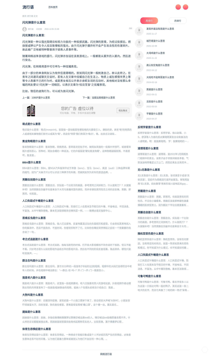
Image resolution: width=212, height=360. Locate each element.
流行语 (28, 7)
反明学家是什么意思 (149, 127)
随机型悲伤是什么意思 (151, 233)
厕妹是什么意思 (31, 311)
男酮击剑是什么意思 (34, 179)
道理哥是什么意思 (148, 148)
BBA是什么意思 (31, 162)
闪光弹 (39, 29)
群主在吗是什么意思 (34, 260)
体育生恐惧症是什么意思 (36, 329)
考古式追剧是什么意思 (35, 239)
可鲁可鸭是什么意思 (149, 276)
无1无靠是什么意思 (149, 169)
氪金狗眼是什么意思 (34, 141)
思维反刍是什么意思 (34, 218)
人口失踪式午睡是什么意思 (38, 200)
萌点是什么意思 (31, 124)
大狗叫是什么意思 (32, 294)
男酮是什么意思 (147, 191)
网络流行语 (106, 354)
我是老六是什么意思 (34, 277)
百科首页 (53, 7)
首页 (24, 16)
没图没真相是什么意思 (103, 97)
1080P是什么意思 (41, 97)
